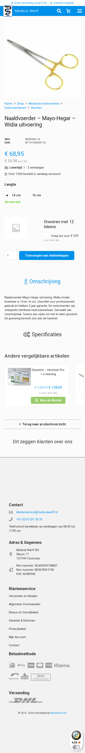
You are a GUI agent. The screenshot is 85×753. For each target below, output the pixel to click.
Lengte (10, 184)
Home (8, 103)
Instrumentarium (15, 108)
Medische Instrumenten (44, 103)
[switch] (76, 747)
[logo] (7, 11)
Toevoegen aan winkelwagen (47, 255)
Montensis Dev (58, 713)
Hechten (36, 108)
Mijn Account (17, 637)
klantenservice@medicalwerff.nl (37, 512)
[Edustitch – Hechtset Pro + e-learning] (19, 376)
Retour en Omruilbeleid (23, 612)
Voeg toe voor (61, 237)
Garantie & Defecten (22, 620)
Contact (14, 645)
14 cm (16, 195)
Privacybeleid (17, 629)
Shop (20, 103)
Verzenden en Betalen (23, 596)
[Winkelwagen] (68, 11)
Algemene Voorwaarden (24, 604)
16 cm (36, 195)
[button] (80, 11)
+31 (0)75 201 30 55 (29, 519)
